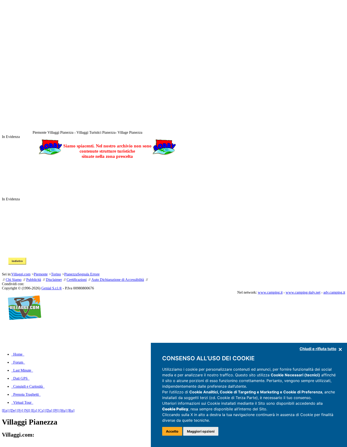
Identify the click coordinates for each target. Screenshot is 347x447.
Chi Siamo (13, 280)
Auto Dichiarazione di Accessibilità (117, 280)
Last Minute (22, 370)
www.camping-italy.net (303, 292)
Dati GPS (20, 378)
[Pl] (56, 410)
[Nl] (27, 410)
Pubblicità (33, 280)
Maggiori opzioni (201, 431)
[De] (13, 410)
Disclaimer (54, 280)
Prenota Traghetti (26, 394)
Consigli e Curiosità (28, 386)
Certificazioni (77, 280)
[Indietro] (17, 263)
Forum (18, 362)
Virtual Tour (22, 402)
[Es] (34, 410)
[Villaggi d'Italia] (22, 325)
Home (17, 354)
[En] (5, 410)
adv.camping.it (334, 292)
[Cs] (41, 410)
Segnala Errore (88, 274)
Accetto (172, 431)
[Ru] (71, 410)
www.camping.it (270, 292)
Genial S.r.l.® (51, 288)
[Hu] (63, 410)
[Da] (49, 410)
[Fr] (20, 410)
